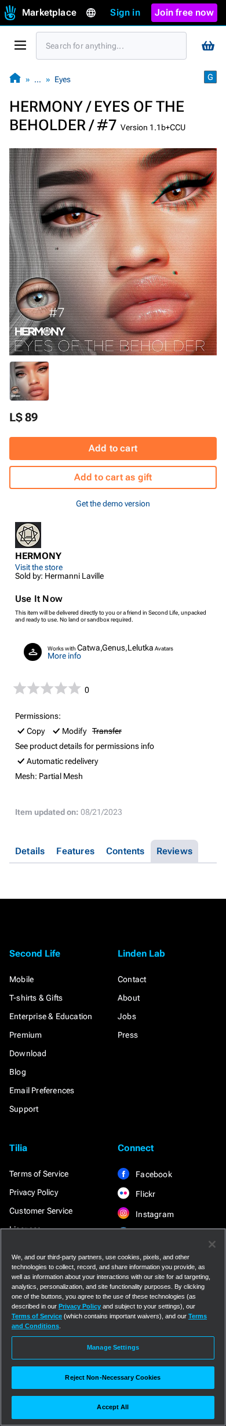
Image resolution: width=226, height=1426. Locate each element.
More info (64, 655)
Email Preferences (41, 1090)
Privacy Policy (33, 1192)
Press (128, 1034)
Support (23, 1108)
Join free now (184, 12)
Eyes (62, 79)
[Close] (212, 1244)
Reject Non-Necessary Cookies (113, 1377)
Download (28, 1053)
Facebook (153, 1174)
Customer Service (40, 1210)
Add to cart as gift (113, 477)
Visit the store (39, 567)
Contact (132, 979)
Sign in (125, 12)
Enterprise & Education (50, 1016)
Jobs (127, 1016)
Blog (17, 1071)
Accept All (113, 1406)
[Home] (15, 79)
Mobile (21, 979)
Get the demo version (113, 503)
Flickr (144, 1194)
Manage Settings (113, 1347)
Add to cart (113, 448)
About (129, 997)
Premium (25, 1034)
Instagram (154, 1214)
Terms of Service (38, 1173)
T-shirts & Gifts (36, 997)
